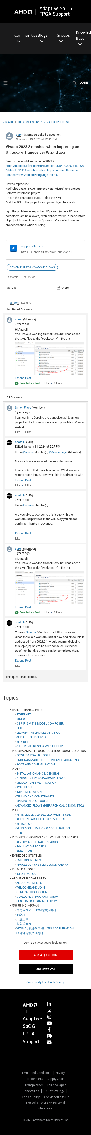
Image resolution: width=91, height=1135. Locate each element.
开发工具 (22, 919)
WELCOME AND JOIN (30, 887)
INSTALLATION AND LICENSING (37, 773)
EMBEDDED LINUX (28, 860)
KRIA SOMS (24, 851)
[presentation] (13, 248)
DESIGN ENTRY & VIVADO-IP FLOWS (41, 778)
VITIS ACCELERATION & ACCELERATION (43, 828)
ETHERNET (23, 714)
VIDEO (20, 719)
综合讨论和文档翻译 (30, 933)
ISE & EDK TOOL (27, 873)
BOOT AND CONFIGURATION (35, 764)
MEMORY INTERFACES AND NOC (38, 732)
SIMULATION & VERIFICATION (36, 782)
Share (65, 287)
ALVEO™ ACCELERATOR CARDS (37, 842)
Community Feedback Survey (45, 982)
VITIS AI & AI (24, 823)
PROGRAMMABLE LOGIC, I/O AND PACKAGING (47, 760)
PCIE (19, 728)
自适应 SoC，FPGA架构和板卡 (36, 910)
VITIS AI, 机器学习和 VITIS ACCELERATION (45, 928)
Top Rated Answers (19, 309)
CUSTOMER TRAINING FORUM (36, 901)
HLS (19, 833)
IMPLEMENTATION (29, 791)
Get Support (45, 968)
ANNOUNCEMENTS (29, 883)
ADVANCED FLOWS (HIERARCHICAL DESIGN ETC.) (50, 805)
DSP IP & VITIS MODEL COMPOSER (40, 723)
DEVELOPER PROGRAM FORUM (37, 896)
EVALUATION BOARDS (31, 846)
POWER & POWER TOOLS (33, 755)
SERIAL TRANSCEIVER (31, 737)
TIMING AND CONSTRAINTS (35, 796)
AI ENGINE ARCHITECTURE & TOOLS (40, 819)
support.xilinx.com (33, 246)
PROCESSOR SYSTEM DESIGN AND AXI (42, 864)
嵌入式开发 (24, 924)
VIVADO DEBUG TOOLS (32, 801)
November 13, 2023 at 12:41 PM (36, 139)
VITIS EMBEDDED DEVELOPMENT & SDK (43, 814)
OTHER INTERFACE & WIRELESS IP (39, 746)
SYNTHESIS (24, 787)
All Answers (14, 397)
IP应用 (20, 915)
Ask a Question (45, 955)
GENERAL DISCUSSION (31, 892)
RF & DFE (22, 742)
